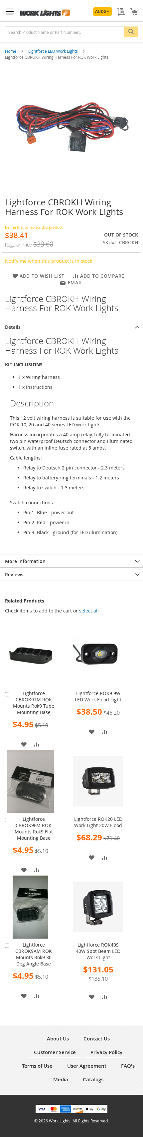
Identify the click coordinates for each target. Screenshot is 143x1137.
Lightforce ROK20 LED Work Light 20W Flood (98, 822)
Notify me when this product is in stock (48, 261)
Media (60, 1079)
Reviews (14, 574)
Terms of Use (37, 1065)
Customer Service (55, 1052)
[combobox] (71, 32)
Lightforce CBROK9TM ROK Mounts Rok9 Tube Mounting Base (33, 702)
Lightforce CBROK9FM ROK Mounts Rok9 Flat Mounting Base (34, 828)
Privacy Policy (106, 1052)
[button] (102, 11)
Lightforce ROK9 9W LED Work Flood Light (98, 696)
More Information (25, 561)
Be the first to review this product (34, 227)
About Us (58, 1038)
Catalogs (93, 1079)
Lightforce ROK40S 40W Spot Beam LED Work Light (98, 951)
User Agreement (86, 1065)
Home (11, 51)
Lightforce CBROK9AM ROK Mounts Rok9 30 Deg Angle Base (33, 954)
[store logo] (45, 12)
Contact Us (96, 1038)
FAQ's (128, 1065)
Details (13, 327)
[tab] (71, 326)
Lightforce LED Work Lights (53, 51)
